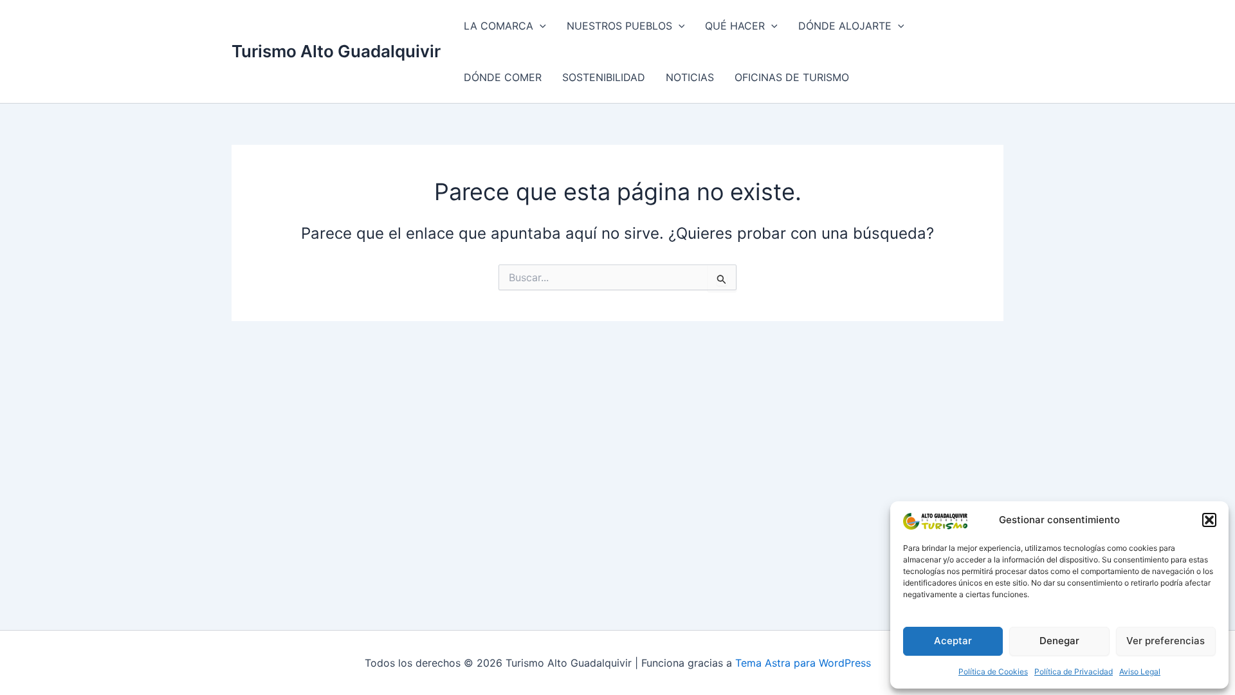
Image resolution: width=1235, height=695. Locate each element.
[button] (1209, 520)
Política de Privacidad (1073, 671)
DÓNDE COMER (503, 77)
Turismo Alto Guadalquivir (336, 51)
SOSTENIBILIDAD (603, 77)
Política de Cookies (993, 671)
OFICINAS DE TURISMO (792, 77)
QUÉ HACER (735, 25)
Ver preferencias (1165, 641)
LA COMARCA (498, 25)
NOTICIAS (690, 77)
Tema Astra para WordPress (803, 662)
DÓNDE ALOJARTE (845, 25)
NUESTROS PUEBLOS (619, 25)
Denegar (1059, 641)
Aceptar (953, 641)
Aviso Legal (1139, 671)
